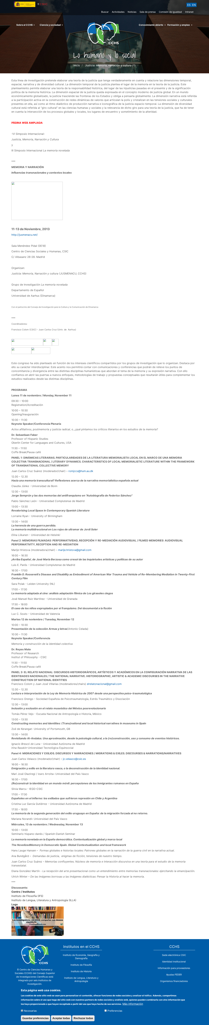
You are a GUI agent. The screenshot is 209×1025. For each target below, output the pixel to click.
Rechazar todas (83, 1018)
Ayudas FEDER (174, 974)
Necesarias (30, 1010)
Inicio (76, 65)
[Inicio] (104, 33)
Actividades (118, 11)
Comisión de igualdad (170, 11)
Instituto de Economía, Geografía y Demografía (81, 957)
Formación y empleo (178, 24)
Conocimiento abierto (151, 24)
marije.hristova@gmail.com (74, 550)
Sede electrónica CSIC (174, 955)
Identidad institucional (174, 961)
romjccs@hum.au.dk (80, 471)
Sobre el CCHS (24, 24)
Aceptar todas (61, 1018)
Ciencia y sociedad (50, 24)
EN (194, 5)
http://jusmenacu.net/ (24, 234)
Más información (132, 1003)
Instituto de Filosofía (81, 964)
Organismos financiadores (174, 981)
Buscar (105, 11)
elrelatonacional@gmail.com (104, 684)
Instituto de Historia (81, 971)
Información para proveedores (174, 968)
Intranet (189, 11)
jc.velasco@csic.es (74, 758)
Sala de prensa (148, 11)
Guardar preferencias (35, 1018)
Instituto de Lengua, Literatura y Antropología (81, 979)
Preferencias (114, 1010)
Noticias (132, 11)
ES (189, 5)
